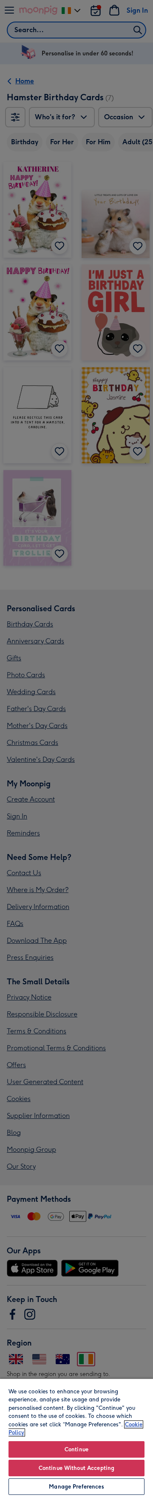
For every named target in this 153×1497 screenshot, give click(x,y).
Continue (76, 1449)
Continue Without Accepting (76, 1468)
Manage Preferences (76, 1486)
